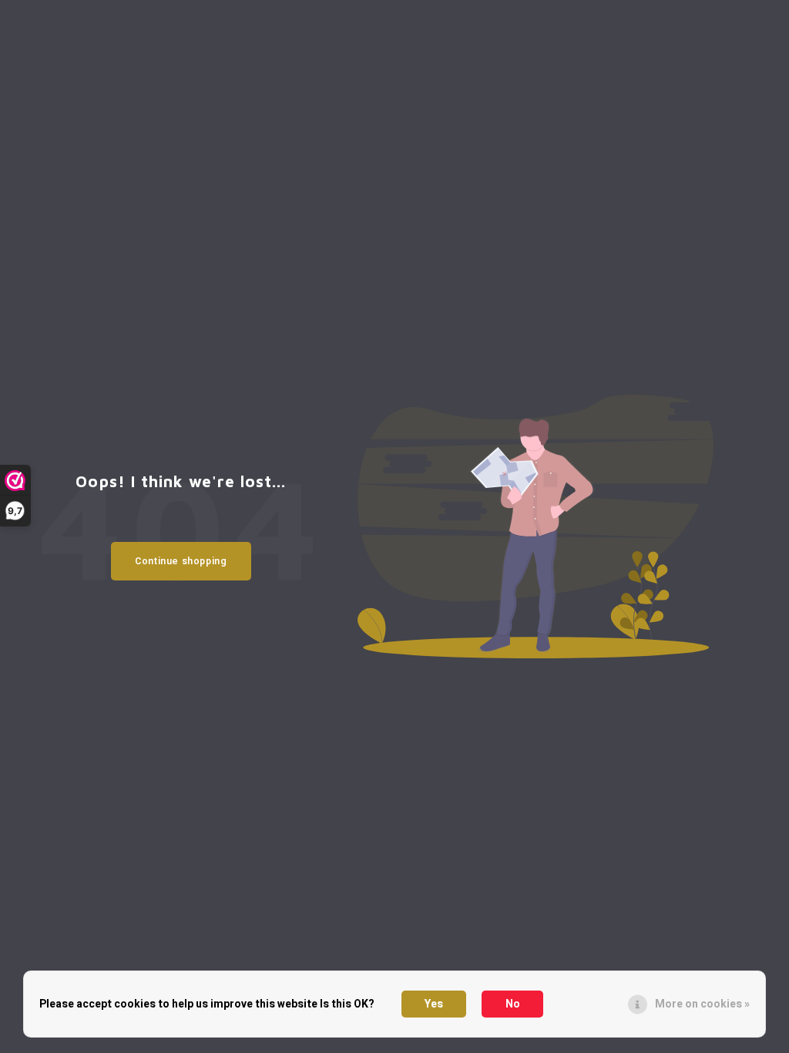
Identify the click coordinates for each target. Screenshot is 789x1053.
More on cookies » (702, 1004)
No (512, 1004)
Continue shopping (181, 561)
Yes (434, 1004)
